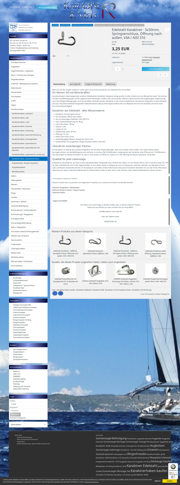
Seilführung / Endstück (20, 236)
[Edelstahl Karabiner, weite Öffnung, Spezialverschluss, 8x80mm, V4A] (155, 241)
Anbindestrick (163, 450)
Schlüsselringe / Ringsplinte (22, 214)
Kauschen (17, 283)
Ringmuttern (18, 357)
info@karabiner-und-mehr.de (27, 48)
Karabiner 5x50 (119, 466)
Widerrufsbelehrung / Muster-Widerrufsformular (33, 444)
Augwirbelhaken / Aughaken (22, 71)
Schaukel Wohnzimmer (139, 457)
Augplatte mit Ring (142, 461)
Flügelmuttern (18, 352)
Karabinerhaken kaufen (66, 290)
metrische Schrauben (21, 315)
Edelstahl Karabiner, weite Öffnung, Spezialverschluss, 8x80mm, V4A (155, 253)
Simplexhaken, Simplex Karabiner (25, 163)
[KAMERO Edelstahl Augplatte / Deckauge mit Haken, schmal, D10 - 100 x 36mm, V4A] (125, 270)
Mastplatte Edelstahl (160, 457)
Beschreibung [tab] (59, 84)
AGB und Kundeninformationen (27, 439)
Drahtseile (17, 278)
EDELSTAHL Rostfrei (21, 389)
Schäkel (14, 197)
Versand (123, 53)
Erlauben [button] (169, 481)
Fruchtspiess (16, 96)
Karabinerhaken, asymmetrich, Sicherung (28, 154)
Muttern (14, 184)
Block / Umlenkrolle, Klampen (22, 75)
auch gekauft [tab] (75, 84)
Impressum (15, 7)
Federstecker (16, 88)
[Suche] (141, 5)
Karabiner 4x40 (102, 457)
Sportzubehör (16, 240)
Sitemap (16, 384)
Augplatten (15, 66)
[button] (105, 43)
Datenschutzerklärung (24, 437)
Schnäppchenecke (18, 62)
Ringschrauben (19, 322)
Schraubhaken (19, 327)
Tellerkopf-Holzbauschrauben (25, 307)
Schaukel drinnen (118, 446)
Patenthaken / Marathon (21, 189)
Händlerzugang (19, 379)
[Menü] (176, 464)
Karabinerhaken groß (155, 454)
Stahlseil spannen (105, 454)
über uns (16, 374)
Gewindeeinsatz (19, 332)
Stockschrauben (19, 330)
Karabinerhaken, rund (20, 122)
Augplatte (156, 438)
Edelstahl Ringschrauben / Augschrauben (68, 190)
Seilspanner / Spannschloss (24, 285)
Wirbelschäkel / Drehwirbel (21, 261)
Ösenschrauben (19, 317)
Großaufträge (18, 381)
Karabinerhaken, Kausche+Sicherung (26, 135)
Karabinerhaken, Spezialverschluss (25, 159)
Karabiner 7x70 (112, 461)
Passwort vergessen (18, 418)
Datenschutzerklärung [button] (92, 482)
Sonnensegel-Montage (114, 441)
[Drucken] (160, 75)
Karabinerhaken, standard (22, 113)
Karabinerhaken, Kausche (22, 126)
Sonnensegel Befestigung (21, 223)
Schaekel (152, 449)
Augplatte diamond (127, 461)
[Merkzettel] (160, 5)
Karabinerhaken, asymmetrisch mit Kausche (26, 149)
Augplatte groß (166, 441)
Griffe (13, 101)
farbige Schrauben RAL (22, 305)
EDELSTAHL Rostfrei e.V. (25, 30)
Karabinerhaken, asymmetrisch (24, 143)
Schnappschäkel (17, 219)
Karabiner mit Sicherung (141, 290)
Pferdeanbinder (153, 442)
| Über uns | (28, 7)
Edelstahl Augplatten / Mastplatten (66, 187)
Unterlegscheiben (18, 248)
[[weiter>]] (55, 293)
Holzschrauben (19, 312)
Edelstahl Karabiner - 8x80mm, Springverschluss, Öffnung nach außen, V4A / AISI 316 (65, 253)
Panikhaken (131, 438)
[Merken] (167, 29)
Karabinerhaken (17, 109)
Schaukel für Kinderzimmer (138, 446)
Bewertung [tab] (110, 84)
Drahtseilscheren (20, 290)
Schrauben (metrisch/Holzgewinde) (25, 231)
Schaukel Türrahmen (105, 474)
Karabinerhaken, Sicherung (22, 130)
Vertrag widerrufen (46, 7)
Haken (13, 105)
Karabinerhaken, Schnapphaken (24, 139)
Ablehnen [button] (158, 481)
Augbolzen (157, 445)
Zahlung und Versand (21, 386)
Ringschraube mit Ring (22, 320)
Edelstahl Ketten (58, 192)
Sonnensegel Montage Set (116, 471)
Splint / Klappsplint (18, 227)
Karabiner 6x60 (98, 290)
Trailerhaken (16, 244)
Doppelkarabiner (17, 79)
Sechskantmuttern (20, 359)
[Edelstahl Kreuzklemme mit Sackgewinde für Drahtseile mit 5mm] (65, 270)
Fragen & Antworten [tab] (93, 84)
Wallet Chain (16, 253)
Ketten (13, 176)
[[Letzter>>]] (60, 293)
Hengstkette (101, 461)
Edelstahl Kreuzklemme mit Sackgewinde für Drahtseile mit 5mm (65, 281)
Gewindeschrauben (21, 335)
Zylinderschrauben (20, 325)
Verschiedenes (17, 266)
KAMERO (16, 376)
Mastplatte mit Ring (104, 466)
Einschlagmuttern (20, 349)
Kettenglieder (16, 180)
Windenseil (17, 293)
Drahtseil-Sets (18, 288)
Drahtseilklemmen (20, 280)
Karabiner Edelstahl (84, 290)
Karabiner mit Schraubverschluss (118, 290)
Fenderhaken (16, 92)
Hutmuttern (18, 354)
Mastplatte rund (120, 454)
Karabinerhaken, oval (20, 118)
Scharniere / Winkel (18, 201)
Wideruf (16, 371)
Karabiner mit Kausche (119, 457)
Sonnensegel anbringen (108, 449)
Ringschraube (136, 454)
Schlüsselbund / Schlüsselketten (23, 210)
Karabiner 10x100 (128, 450)
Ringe (13, 193)
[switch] (173, 477)
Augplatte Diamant (144, 438)
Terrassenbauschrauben (22, 310)
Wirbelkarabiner (18, 171)
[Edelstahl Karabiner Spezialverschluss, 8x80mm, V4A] (95, 241)
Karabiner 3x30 (103, 445)
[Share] (165, 75)
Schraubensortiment (21, 337)
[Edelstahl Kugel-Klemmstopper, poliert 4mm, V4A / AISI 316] (155, 270)
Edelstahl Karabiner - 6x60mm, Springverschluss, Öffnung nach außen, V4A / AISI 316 (125, 253)
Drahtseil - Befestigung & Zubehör (24, 84)
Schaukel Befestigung (19, 206)
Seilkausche (142, 450)
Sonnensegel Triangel (136, 441)
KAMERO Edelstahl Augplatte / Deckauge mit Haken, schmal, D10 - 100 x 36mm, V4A (125, 281)
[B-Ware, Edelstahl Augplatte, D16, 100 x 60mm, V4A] (95, 271)
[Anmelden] (147, 5)
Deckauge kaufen (161, 461)
